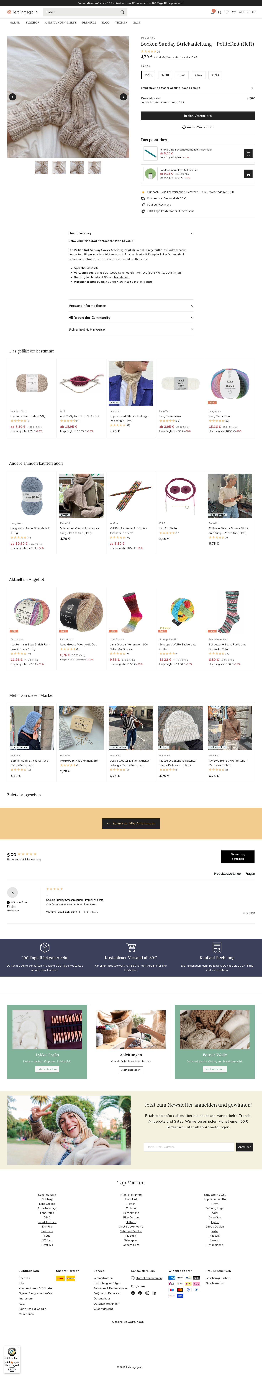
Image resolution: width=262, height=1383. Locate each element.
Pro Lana (47, 1231)
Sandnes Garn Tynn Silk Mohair (179, 170)
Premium (89, 22)
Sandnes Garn (47, 1195)
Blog (105, 22)
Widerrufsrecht (103, 1309)
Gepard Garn (131, 1245)
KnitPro (47, 1227)
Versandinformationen (87, 305)
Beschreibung (80, 233)
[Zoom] (68, 97)
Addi (215, 1213)
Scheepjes (131, 1240)
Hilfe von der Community (89, 317)
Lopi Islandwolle (215, 1199)
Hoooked (131, 1199)
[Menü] (18, 1348)
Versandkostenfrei (178, 57)
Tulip (47, 1236)
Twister (131, 1208)
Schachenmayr (47, 1208)
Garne (15, 22)
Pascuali (214, 1236)
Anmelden (244, 1147)
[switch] (12, 1369)
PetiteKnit (148, 38)
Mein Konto (26, 1314)
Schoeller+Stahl (215, 1195)
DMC (47, 1217)
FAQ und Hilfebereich (107, 1293)
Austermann (131, 1213)
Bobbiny (47, 1199)
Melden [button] (86, 912)
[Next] (123, 96)
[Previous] (12, 96)
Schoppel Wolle (131, 1231)
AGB (22, 1304)
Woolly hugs (214, 1208)
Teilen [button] (95, 912)
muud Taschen (47, 1222)
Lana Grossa (47, 1204)
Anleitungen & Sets (60, 22)
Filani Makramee (131, 1195)
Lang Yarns (47, 1213)
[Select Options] (248, 153)
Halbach (131, 1222)
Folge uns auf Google (32, 1309)
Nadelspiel (121, 277)
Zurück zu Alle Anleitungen (133, 823)
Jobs (21, 1283)
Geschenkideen (215, 1283)
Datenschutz (102, 1298)
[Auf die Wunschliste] (55, 368)
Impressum (26, 1298)
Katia (215, 1231)
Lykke (215, 1222)
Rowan (130, 1204)
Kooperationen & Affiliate (35, 1288)
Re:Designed (214, 1245)
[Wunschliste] (226, 12)
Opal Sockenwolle (131, 1227)
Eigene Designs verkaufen (35, 1293)
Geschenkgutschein (218, 1278)
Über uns (24, 1278)
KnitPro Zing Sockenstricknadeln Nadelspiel (186, 149)
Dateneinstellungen (106, 1304)
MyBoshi (131, 1236)
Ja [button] (80, 912)
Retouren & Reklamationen (111, 1288)
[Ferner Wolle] (215, 1029)
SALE (136, 22)
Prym (214, 1204)
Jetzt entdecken (47, 1069)
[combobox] (85, 12)
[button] (198, 51)
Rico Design (131, 1217)
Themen (121, 22)
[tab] (228, 874)
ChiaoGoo (215, 1217)
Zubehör (32, 22)
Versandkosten (103, 1278)
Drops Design (215, 1227)
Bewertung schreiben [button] (238, 856)
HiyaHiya (47, 1245)
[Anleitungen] (131, 1029)
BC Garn (47, 1240)
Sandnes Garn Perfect (132, 273)
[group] (26, 854)
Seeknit (215, 1240)
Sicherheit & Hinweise (87, 329)
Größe (145, 66)
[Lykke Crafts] (47, 1029)
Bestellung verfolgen (107, 1283)
